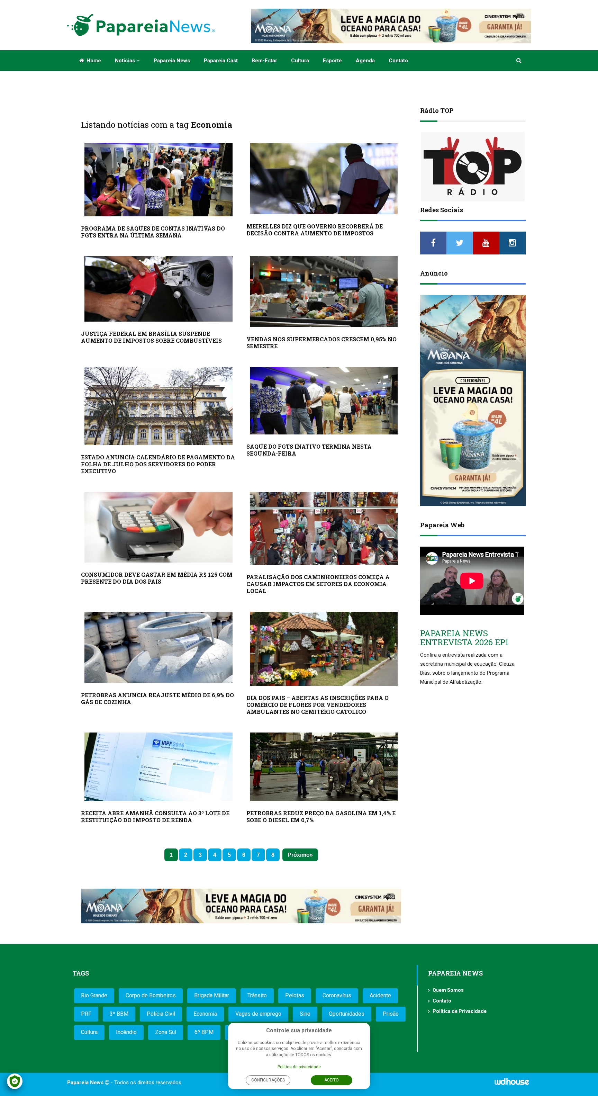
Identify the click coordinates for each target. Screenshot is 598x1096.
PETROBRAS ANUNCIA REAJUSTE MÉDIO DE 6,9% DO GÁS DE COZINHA (157, 698)
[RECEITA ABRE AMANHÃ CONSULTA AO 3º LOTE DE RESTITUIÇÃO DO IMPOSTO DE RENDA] (158, 767)
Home (93, 60)
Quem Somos (448, 990)
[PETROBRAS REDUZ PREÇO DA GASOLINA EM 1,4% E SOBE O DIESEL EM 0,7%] (323, 767)
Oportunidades (346, 1013)
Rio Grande (94, 995)
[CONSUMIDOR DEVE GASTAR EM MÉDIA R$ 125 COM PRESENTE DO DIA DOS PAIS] (158, 527)
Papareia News (172, 60)
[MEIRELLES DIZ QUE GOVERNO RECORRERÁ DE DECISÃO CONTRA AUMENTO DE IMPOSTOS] (323, 179)
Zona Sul (165, 1032)
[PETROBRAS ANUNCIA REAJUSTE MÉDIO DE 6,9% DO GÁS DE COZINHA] (158, 647)
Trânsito (257, 995)
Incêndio (126, 1032)
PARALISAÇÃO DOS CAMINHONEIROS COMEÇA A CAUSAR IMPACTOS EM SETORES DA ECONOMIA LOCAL (318, 583)
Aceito (331, 1080)
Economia (205, 1013)
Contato (398, 60)
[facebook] (433, 243)
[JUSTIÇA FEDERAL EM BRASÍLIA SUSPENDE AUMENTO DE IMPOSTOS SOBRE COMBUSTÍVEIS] (158, 289)
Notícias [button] (125, 60)
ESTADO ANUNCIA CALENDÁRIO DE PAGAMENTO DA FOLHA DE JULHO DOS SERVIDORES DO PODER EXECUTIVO (158, 464)
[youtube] (486, 243)
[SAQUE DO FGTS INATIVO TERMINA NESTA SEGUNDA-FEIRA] (323, 400)
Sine (305, 1013)
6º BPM (204, 1032)
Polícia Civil (161, 1013)
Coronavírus (337, 995)
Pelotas (294, 995)
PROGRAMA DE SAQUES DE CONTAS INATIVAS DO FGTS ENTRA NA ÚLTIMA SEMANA (153, 232)
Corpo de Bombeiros (151, 995)
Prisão (391, 1013)
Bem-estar (264, 60)
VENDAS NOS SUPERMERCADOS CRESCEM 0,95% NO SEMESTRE (321, 342)
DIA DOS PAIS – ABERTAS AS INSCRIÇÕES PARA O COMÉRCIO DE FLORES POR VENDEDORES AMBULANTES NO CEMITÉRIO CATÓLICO (317, 704)
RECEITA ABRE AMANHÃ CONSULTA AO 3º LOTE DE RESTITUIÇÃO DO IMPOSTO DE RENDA (155, 816)
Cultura (300, 60)
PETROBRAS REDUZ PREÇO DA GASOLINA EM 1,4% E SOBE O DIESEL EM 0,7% (321, 816)
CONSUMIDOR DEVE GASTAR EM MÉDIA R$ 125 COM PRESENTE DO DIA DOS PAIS (157, 578)
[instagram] (512, 243)
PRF (86, 1013)
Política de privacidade (299, 1066)
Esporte (332, 60)
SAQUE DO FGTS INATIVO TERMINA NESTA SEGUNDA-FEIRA (309, 450)
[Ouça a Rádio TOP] (473, 166)
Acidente (380, 995)
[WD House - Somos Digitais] (512, 1084)
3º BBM (119, 1013)
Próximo (299, 855)
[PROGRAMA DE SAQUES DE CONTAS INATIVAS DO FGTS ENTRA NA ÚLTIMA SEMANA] (158, 180)
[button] (519, 60)
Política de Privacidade (460, 1011)
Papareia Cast (221, 60)
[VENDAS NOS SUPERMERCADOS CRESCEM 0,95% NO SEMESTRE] (323, 291)
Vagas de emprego (258, 1013)
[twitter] (459, 243)
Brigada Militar (211, 995)
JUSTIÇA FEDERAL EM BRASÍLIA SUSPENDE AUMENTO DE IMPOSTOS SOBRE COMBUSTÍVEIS (151, 337)
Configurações (268, 1080)
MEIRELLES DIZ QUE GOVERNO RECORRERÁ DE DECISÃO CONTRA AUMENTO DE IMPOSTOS (314, 230)
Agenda (365, 60)
